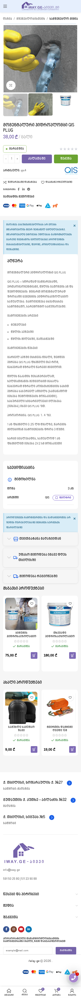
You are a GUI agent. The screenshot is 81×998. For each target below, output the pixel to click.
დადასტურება (40, 986)
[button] (34, 655)
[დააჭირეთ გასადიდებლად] (11, 85)
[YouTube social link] (21, 929)
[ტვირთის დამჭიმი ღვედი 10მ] (60, 708)
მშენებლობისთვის (30, 19)
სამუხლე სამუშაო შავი (21, 728)
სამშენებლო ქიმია (63, 19)
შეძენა (66, 159)
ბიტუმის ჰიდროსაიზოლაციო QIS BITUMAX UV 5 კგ (21, 636)
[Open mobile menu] (5, 6)
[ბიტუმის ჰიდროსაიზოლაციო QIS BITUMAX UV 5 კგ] (21, 614)
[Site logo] (40, 6)
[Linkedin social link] (23, 189)
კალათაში (36, 159)
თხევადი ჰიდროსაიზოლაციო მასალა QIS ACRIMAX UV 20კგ (60, 638)
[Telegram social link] (28, 189)
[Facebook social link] (18, 189)
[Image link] (24, 853)
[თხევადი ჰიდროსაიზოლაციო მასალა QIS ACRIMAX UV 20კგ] (60, 614)
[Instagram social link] (14, 929)
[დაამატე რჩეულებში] (31, 603)
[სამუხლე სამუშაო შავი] (21, 708)
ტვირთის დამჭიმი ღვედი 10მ (60, 728)
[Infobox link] (37, 783)
